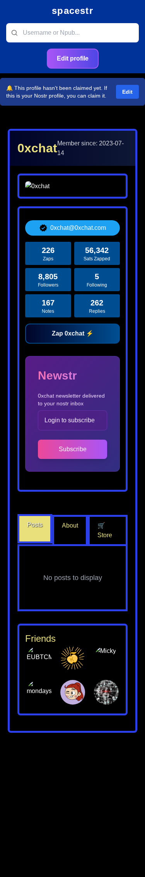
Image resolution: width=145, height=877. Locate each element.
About (70, 525)
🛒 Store (104, 530)
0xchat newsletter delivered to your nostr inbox (71, 399)
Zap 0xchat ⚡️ (73, 333)
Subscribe (73, 449)
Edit (127, 92)
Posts (35, 524)
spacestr (72, 10)
